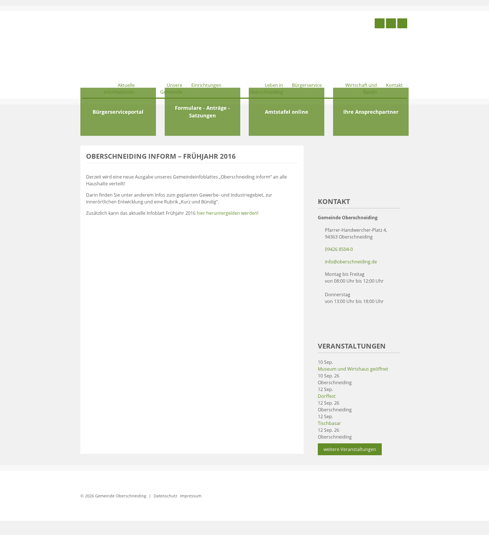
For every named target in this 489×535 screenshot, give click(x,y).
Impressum (190, 496)
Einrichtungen (206, 85)
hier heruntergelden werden (227, 213)
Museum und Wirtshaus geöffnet (353, 369)
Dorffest (327, 396)
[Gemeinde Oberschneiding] (124, 47)
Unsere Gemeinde (171, 88)
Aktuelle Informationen (119, 88)
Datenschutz (165, 496)
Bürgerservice (307, 85)
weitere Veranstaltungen (349, 449)
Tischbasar (329, 423)
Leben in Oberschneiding (266, 88)
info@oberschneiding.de (351, 262)
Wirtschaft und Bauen (361, 88)
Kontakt (394, 85)
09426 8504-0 (339, 249)
